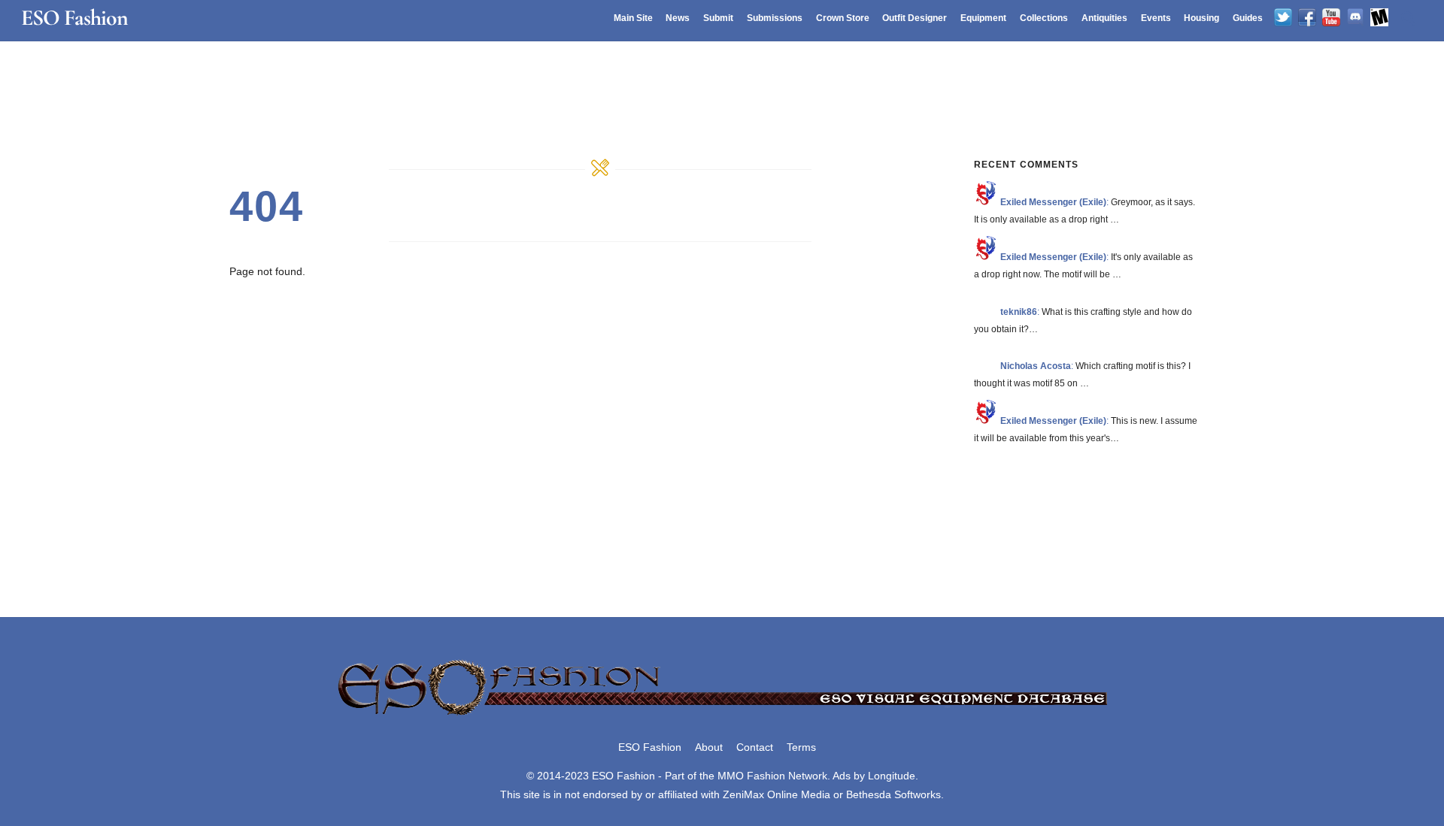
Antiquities (1104, 18)
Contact (754, 747)
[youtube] (1331, 18)
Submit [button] (718, 18)
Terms (801, 747)
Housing (1201, 18)
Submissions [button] (774, 18)
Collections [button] (1044, 18)
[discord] (1355, 18)
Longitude (891, 776)
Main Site (633, 18)
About (709, 747)
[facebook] (1307, 18)
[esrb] (1379, 18)
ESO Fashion (649, 747)
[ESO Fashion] (722, 716)
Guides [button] (1248, 18)
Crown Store (842, 18)
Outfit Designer (914, 18)
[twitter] (1283, 18)
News (678, 18)
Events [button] (1156, 18)
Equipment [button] (983, 18)
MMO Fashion (751, 776)
